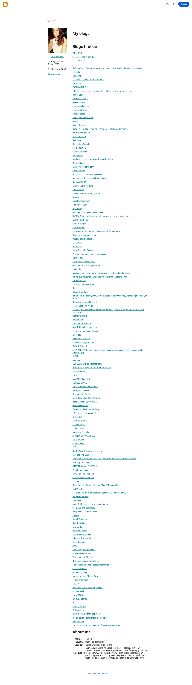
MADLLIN (77, 242)
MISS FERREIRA (80, 420)
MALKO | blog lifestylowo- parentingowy (91, 504)
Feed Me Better (79, 110)
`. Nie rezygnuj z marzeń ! (84, 413)
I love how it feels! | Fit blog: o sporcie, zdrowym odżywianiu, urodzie (104, 458)
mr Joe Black (78, 591)
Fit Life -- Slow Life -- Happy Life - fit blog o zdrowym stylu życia (102, 91)
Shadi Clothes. (79, 114)
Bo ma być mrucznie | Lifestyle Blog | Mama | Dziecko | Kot (99, 277)
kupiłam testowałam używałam (86, 193)
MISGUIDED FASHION (82, 186)
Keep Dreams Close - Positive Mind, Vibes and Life (96, 485)
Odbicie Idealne (79, 151)
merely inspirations (81, 201)
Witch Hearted (78, 371)
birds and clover (79, 530)
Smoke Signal (78, 163)
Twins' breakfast (80, 580)
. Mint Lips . (77, 269)
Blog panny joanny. (80, 390)
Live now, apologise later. (83, 549)
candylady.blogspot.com (83, 342)
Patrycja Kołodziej (80, 496)
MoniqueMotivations (81, 323)
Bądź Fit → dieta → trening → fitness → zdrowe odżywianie (100, 129)
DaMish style (78, 258)
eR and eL (77, 72)
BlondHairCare (79, 523)
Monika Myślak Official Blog (85, 576)
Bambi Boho (77, 95)
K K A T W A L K (79, 346)
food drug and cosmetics (83, 508)
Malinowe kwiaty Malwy (83, 167)
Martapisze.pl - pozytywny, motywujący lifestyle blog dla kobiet (101, 273)
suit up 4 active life (81, 338)
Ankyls (75, 546)
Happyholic (77, 155)
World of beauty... (80, 98)
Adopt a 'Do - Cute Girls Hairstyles (88, 174)
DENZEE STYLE (79, 383)
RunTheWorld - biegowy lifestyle (87, 451)
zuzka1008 (77, 595)
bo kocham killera (80, 405)
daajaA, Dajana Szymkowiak (85, 402)
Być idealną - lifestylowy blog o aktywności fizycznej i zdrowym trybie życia (107, 68)
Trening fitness (79, 606)
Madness (76, 500)
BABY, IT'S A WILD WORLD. (84, 466)
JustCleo (76, 140)
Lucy (74, 375)
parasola (76, 360)
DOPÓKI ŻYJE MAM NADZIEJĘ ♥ (87, 614)
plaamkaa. (77, 197)
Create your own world (82, 306)
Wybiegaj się (78, 610)
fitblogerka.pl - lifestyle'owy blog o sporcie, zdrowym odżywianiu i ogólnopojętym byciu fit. (109, 297)
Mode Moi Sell (79, 280)
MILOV (75, 584)
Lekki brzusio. (78, 170)
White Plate (77, 53)
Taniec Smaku (78, 227)
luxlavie (75, 515)
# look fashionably (80, 470)
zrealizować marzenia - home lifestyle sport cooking (96, 625)
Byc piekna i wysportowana (84, 511)
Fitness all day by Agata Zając (86, 409)
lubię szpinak (78, 428)
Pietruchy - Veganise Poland (85, 331)
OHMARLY (77, 417)
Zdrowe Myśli (78, 424)
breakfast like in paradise (84, 57)
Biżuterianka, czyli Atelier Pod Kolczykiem (91, 367)
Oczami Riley (78, 443)
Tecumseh (77, 83)
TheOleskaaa (78, 189)
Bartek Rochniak (79, 519)
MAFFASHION (78, 60)
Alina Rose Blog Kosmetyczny (86, 398)
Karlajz (75, 288)
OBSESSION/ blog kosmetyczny (87, 364)
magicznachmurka (80, 106)
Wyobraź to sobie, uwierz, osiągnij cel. (89, 254)
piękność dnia (78, 102)
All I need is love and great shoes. (87, 212)
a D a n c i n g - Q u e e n (83, 284)
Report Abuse (54, 74)
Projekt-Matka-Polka (81, 553)
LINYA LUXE (78, 489)
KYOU (75, 356)
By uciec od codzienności (84, 235)
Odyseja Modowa (80, 292)
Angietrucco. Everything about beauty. (89, 178)
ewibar (75, 121)
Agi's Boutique (79, 542)
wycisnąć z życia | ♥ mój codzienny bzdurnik (92, 159)
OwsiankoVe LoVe (80, 455)
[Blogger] (5, 4)
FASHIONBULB (79, 87)
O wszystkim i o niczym (83, 477)
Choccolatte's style (81, 144)
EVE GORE (77, 527)
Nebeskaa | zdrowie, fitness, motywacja (90, 565)
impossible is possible (83, 239)
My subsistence (79, 599)
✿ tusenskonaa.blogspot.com (85, 561)
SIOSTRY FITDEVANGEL (83, 261)
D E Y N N (76, 447)
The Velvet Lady (79, 205)
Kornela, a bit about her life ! (85, 302)
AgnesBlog (77, 208)
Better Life (77, 246)
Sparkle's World (79, 316)
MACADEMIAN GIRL (81, 379)
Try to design (78, 439)
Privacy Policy (102, 674)
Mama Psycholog (80, 220)
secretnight (77, 319)
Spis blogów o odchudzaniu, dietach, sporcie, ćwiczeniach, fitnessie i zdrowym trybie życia (108, 310)
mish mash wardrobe (82, 538)
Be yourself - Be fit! (81, 394)
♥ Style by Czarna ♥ (81, 133)
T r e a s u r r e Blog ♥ (82, 557)
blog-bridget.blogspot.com (84, 327)
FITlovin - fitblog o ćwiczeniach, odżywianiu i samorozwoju (99, 493)
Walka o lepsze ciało (81, 534)
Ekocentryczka (79, 136)
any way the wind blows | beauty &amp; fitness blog (96, 231)
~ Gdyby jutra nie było (82, 462)
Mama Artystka (79, 125)
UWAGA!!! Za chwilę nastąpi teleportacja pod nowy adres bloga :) (102, 216)
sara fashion (78, 621)
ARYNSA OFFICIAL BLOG (83, 436)
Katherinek (77, 76)
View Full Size (57, 56)
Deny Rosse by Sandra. (83, 250)
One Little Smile (79, 568)
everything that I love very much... (87, 587)
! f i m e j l (76, 481)
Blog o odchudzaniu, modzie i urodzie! (89, 618)
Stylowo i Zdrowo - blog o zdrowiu (88, 79)
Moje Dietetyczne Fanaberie (85, 386)
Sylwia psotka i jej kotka (83, 474)
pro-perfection (79, 148)
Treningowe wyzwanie (82, 117)
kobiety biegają (79, 223)
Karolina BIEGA (79, 182)
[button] (168, 4)
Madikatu (76, 335)
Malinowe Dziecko (80, 432)
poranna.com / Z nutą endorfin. (86, 265)
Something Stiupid (80, 572)
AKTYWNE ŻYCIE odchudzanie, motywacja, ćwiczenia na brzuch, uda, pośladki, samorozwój (107, 351)
